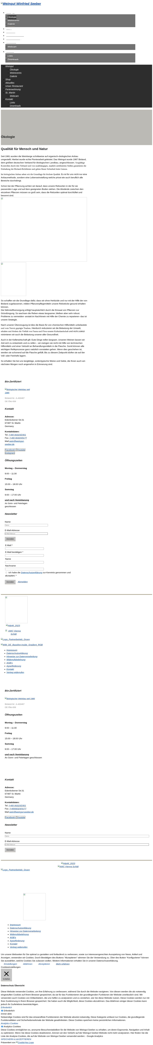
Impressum (11, 650)
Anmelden (10, 539)
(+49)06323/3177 (18, 809)
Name (8, 522)
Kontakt (10, 669)
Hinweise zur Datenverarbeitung (21, 656)
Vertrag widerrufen (15, 672)
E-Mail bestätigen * (14, 552)
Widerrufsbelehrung (15, 659)
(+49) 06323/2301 (17, 435)
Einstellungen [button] (10, 964)
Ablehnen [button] (27, 964)
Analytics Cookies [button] (9, 1023)
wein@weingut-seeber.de (21, 812)
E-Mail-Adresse (12, 530)
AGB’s (9, 663)
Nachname (10, 566)
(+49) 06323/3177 (18, 438)
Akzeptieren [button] (44, 964)
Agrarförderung (13, 666)
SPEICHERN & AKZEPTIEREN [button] (16, 1039)
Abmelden (23, 582)
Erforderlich (9, 1010)
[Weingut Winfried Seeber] (21, 3)
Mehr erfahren (63, 964)
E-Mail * (9, 545)
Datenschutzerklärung (31, 572)
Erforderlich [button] (6, 1007)
